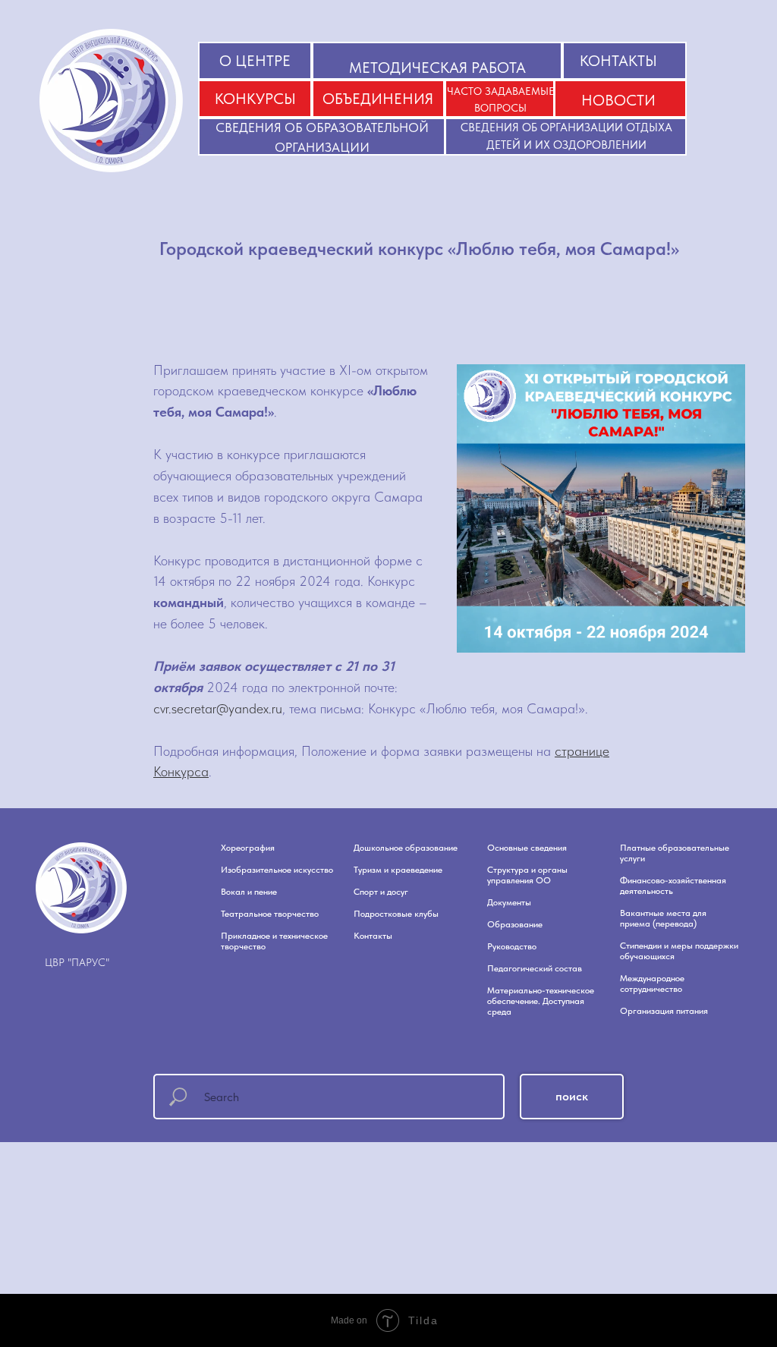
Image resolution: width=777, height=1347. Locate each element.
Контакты (373, 935)
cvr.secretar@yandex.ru (217, 708)
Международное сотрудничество (652, 983)
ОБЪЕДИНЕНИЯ (377, 99)
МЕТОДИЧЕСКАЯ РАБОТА (437, 67)
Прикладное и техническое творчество (274, 941)
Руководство (511, 946)
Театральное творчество (270, 913)
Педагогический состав (534, 968)
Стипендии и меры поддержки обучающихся (679, 950)
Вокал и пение (249, 891)
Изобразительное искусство (277, 869)
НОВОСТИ (618, 100)
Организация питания (664, 1011)
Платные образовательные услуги (674, 853)
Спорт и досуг (381, 891)
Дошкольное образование (406, 847)
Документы (509, 902)
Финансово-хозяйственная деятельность (673, 885)
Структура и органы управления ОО (527, 875)
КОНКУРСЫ (255, 99)
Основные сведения (527, 847)
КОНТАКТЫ (618, 61)
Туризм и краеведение (398, 869)
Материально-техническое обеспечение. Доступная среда (540, 1001)
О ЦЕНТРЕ (255, 61)
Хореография (248, 847)
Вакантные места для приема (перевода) (663, 918)
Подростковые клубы (396, 913)
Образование (515, 924)
